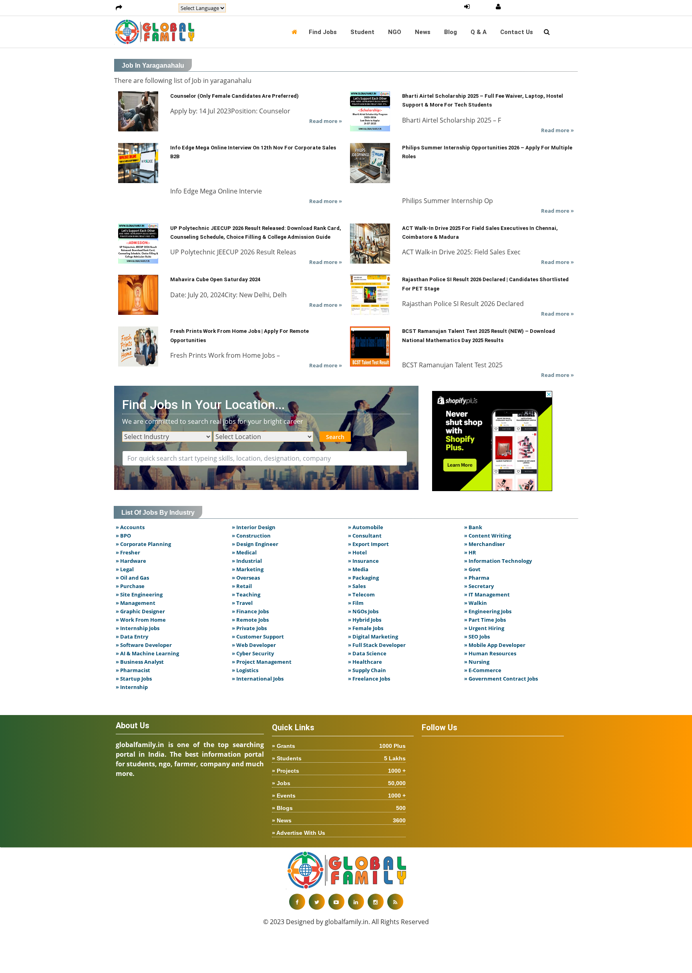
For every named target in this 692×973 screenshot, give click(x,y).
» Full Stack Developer (377, 645)
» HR (470, 552)
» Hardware (131, 560)
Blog (450, 32)
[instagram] (376, 902)
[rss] (395, 902)
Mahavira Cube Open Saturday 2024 (215, 279)
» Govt (472, 569)
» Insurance (363, 560)
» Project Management (262, 661)
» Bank (473, 527)
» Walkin (475, 602)
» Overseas (246, 577)
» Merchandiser (484, 544)
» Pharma (476, 577)
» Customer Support (258, 636)
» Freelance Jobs (369, 678)
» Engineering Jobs (487, 611)
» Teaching (246, 594)
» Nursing (476, 661)
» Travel (242, 602)
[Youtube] (336, 902)
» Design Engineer (255, 544)
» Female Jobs (365, 628)
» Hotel (357, 552)
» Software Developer (144, 645)
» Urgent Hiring (484, 628)
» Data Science (367, 653)
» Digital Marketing (373, 636)
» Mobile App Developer (494, 645)
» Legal (125, 569)
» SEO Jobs (477, 636)
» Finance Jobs (250, 611)
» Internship (132, 687)
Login (483, 6)
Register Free (524, 6)
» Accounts (130, 527)
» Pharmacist (133, 670)
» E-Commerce (482, 670)
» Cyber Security (253, 653)
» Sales (357, 586)
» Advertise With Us (298, 833)
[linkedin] (356, 902)
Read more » (325, 121)
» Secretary (479, 586)
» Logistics (245, 670)
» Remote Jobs (250, 619)
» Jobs (339, 783)
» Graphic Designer (140, 611)
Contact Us (516, 32)
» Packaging (363, 577)
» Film (356, 602)
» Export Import (368, 544)
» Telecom (361, 594)
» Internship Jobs (137, 628)
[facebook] (297, 902)
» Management (135, 602)
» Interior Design (254, 527)
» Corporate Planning (143, 544)
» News (339, 820)
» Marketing (248, 569)
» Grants (339, 746)
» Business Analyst (140, 661)
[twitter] (317, 902)
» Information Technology (498, 560)
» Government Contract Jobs (501, 678)
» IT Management (487, 594)
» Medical (244, 552)
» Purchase (130, 586)
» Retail (242, 586)
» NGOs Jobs (363, 611)
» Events (339, 795)
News (422, 32)
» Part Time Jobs (485, 619)
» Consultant (365, 535)
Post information (150, 8)
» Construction (251, 535)
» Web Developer (254, 645)
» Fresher (128, 552)
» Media (358, 569)
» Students (339, 758)
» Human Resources (490, 653)
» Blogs (339, 808)
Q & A (479, 32)
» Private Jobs (249, 628)
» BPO (123, 535)
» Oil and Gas (132, 577)
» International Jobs (258, 678)
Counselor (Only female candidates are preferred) (234, 96)
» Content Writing (487, 535)
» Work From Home (141, 619)
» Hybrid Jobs (364, 619)
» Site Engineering (139, 594)
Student (362, 32)
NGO (394, 32)
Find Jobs (323, 32)
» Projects (339, 771)
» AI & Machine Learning (147, 653)
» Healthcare (365, 661)
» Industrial (247, 560)
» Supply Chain (367, 670)
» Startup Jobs (134, 678)
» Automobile (365, 527)
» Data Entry (132, 636)
